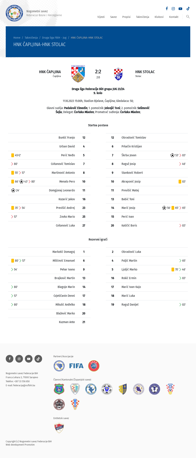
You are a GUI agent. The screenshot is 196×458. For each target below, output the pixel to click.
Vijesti (101, 17)
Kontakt (173, 17)
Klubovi (159, 17)
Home (16, 37)
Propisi (126, 17)
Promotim (29, 444)
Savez (113, 17)
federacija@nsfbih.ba (24, 385)
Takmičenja (142, 17)
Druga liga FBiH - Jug (54, 37)
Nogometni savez (44, 13)
